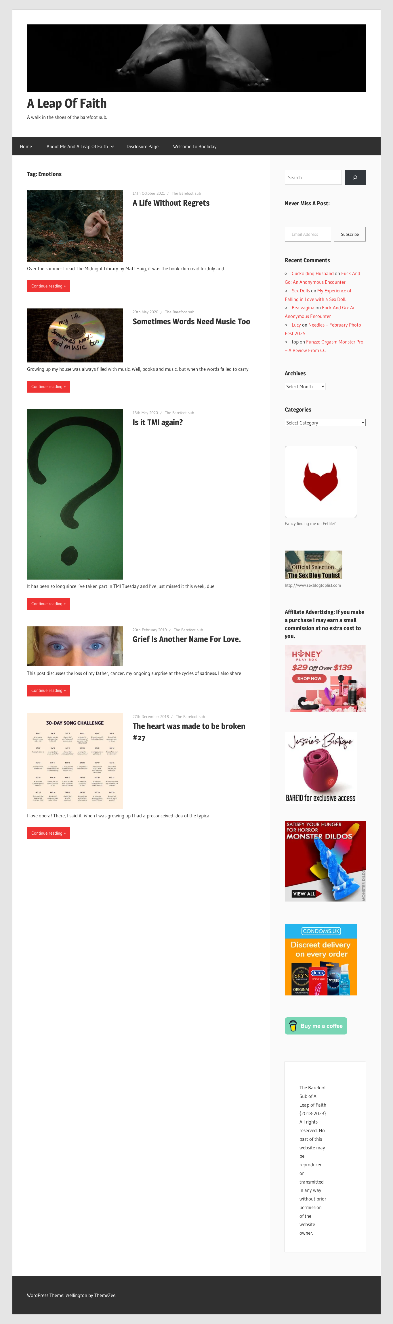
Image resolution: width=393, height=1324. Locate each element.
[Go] (355, 177)
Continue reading (46, 286)
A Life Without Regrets (171, 203)
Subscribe (350, 234)
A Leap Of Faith (67, 103)
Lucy (296, 325)
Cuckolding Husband (313, 273)
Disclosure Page (143, 146)
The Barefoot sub (186, 193)
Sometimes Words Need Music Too (191, 321)
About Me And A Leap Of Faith (77, 146)
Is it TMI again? (158, 422)
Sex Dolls (301, 290)
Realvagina (303, 307)
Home (26, 146)
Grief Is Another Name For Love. (187, 639)
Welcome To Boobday (195, 146)
